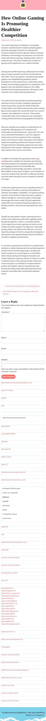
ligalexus (5, 497)
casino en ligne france (9, 693)
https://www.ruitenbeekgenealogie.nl (15, 670)
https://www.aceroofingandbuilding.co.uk (16, 383)
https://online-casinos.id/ (10, 593)
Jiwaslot (4, 441)
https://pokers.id (7, 588)
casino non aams (7, 685)
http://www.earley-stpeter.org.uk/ (13, 472)
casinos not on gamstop (10, 557)
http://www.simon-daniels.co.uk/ (13, 480)
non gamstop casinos (9, 514)
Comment (5, 312)
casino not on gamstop (10, 493)
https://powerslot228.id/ (10, 596)
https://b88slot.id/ (7, 621)
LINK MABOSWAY (8, 434)
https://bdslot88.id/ (8, 614)
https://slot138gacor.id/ (9, 611)
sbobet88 (4, 550)
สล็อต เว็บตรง (6, 457)
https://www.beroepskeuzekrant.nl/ (14, 418)
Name (4, 337)
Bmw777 (4, 464)
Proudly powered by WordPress (14, 713)
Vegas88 (5, 501)
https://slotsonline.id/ (9, 616)
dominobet (6, 505)
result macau (6, 518)
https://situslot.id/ (7, 619)
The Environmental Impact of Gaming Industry (22, 286)
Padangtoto (5, 647)
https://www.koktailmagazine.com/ (14, 542)
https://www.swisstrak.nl (10, 662)
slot (2, 406)
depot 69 (4, 527)
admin (19, 40)
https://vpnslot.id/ (7, 606)
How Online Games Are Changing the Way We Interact (20, 293)
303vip (4, 510)
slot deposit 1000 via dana (11, 488)
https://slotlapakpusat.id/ (10, 624)
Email (4, 348)
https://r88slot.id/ (7, 598)
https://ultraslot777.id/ (9, 603)
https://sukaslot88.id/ (9, 601)
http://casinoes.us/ (8, 632)
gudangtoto (5, 426)
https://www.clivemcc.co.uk (11, 678)
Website (4, 360)
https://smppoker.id (8, 591)
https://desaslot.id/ (8, 609)
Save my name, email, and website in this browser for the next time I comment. (22, 370)
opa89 (3, 398)
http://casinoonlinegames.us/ (12, 639)
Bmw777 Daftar (7, 390)
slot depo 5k (6, 449)
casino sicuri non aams (10, 701)
